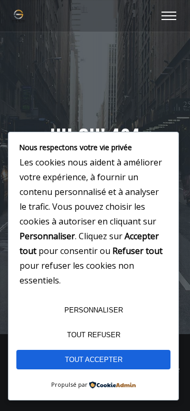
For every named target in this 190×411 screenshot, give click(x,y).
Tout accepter (93, 360)
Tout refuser (93, 335)
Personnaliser (93, 310)
